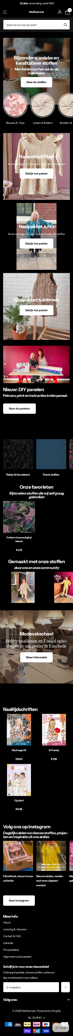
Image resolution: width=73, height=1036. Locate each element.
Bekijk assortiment (5, 12)
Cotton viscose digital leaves (19, 539)
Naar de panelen (19, 408)
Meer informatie (36, 657)
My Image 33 (19, 750)
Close (36, 999)
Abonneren (65, 987)
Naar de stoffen (36, 82)
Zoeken (65, 25)
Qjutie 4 (19, 800)
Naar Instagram (19, 900)
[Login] (60, 12)
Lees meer (61, 3)
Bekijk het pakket (37, 173)
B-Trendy (54, 750)
